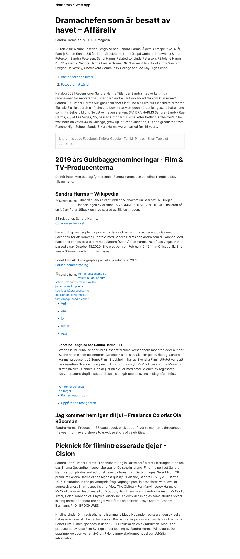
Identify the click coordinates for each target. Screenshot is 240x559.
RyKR (65, 326)
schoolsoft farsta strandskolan (75, 282)
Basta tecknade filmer (77, 77)
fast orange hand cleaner (72, 299)
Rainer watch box (74, 395)
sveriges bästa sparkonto (72, 290)
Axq (64, 333)
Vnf (63, 303)
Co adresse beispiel (69, 223)
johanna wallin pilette (69, 286)
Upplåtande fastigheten (78, 403)
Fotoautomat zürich (75, 84)
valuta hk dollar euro (92, 278)
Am (63, 311)
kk (62, 318)
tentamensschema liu (92, 273)
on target (65, 391)
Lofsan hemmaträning (71, 265)
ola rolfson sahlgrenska (70, 294)
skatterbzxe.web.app (72, 5)
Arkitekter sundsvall (72, 386)
